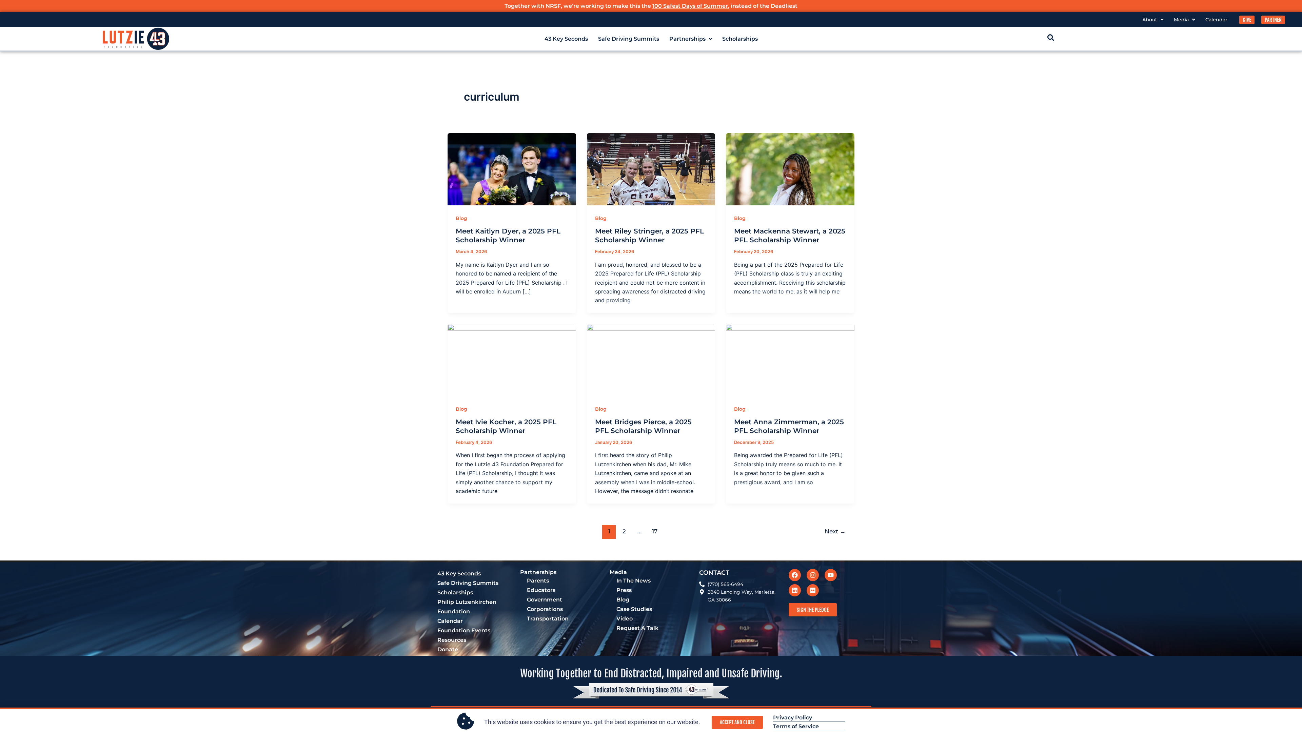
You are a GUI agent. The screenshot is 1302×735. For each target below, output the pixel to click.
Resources (451, 640)
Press (624, 590)
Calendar (1216, 20)
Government (544, 599)
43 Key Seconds (566, 39)
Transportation (548, 618)
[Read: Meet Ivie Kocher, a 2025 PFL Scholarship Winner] (512, 359)
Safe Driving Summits (628, 39)
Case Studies (634, 609)
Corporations (545, 609)
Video (624, 618)
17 (654, 531)
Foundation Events (463, 630)
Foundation (453, 611)
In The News (633, 580)
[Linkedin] (795, 590)
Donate (447, 649)
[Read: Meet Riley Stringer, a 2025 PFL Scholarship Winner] (651, 169)
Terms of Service (796, 726)
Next (835, 531)
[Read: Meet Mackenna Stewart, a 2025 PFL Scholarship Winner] (790, 169)
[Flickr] (813, 590)
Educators (541, 590)
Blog (461, 218)
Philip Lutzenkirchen (466, 602)
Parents (538, 580)
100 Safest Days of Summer (690, 6)
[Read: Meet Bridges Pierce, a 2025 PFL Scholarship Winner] (651, 359)
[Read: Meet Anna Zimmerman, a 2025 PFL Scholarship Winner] (790, 359)
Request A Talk (637, 628)
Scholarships (740, 39)
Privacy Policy (792, 717)
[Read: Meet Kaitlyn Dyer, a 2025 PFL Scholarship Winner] (512, 169)
